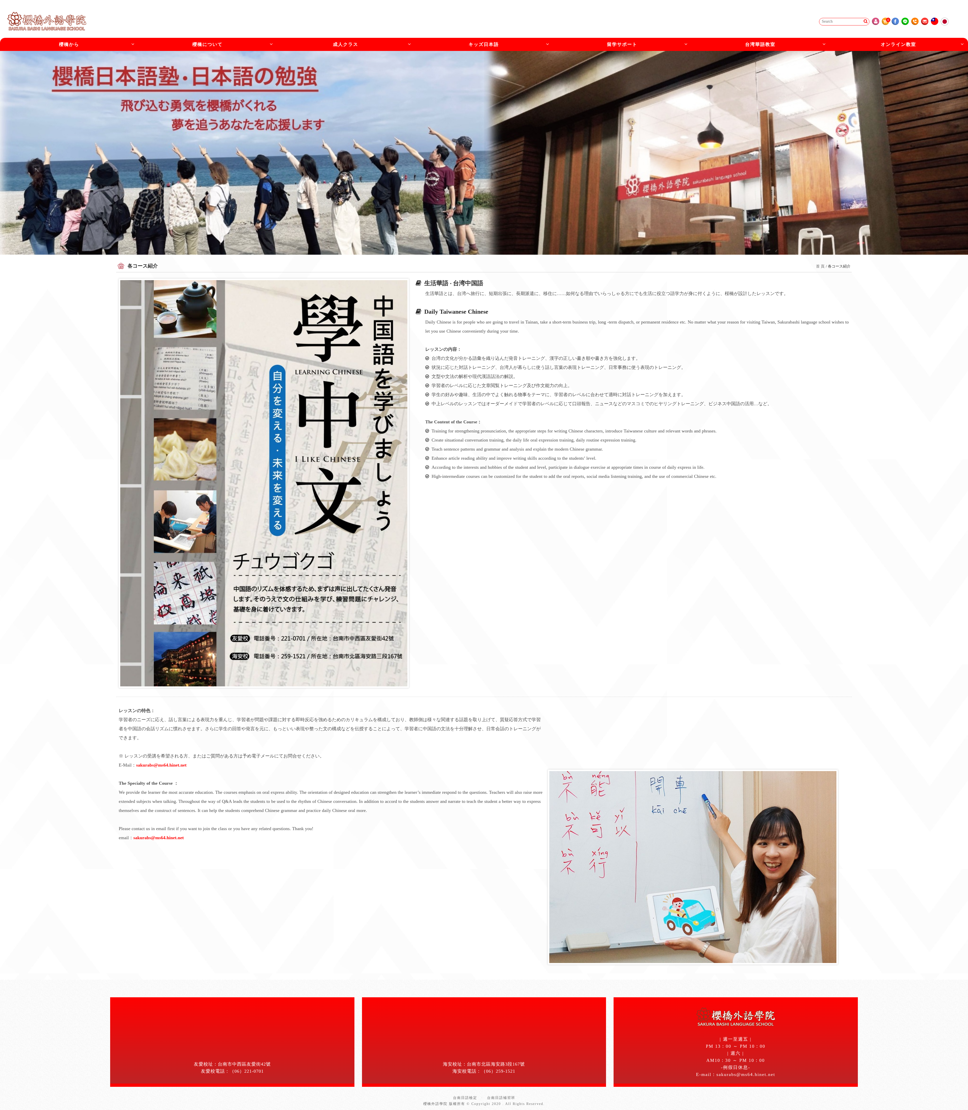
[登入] (875, 21)
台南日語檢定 (465, 1098)
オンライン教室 (898, 44)
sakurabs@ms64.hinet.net (161, 765)
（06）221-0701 (247, 1071)
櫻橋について (207, 44)
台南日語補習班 (501, 1098)
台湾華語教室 (760, 44)
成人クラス (345, 44)
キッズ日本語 (484, 44)
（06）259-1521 (498, 1071)
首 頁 (820, 266)
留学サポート (622, 44)
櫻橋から (69, 44)
